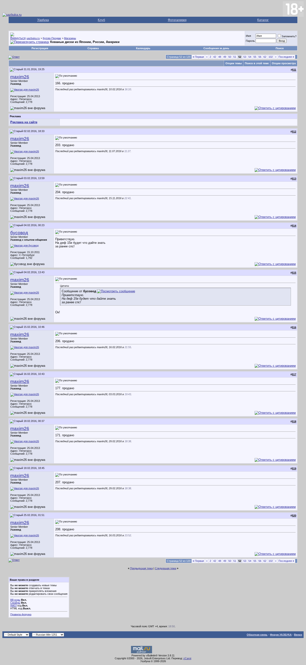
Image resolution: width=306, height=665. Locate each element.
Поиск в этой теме (257, 63)
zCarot (187, 658)
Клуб (101, 20)
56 (259, 56)
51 (234, 56)
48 (219, 56)
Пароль (250, 40)
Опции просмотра (284, 63)
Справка (93, 48)
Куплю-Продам (52, 38)
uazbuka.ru (33, 38)
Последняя (286, 56)
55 (254, 56)
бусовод (19, 232)
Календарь (143, 48)
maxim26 (19, 76)
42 (214, 56)
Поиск (280, 48)
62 (264, 56)
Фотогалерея (177, 20)
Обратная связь (257, 634)
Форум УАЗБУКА (281, 634)
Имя (248, 35)
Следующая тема (165, 568)
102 (270, 56)
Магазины (70, 38)
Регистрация (40, 48)
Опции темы (233, 63)
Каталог (263, 20)
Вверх (298, 634)
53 (244, 56)
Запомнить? (289, 36)
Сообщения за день (216, 48)
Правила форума (20, 614)
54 (249, 56)
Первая (198, 56)
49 (224, 56)
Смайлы (15, 602)
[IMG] (13, 605)
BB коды (15, 599)
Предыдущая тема (141, 568)
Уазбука (43, 20)
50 (229, 56)
